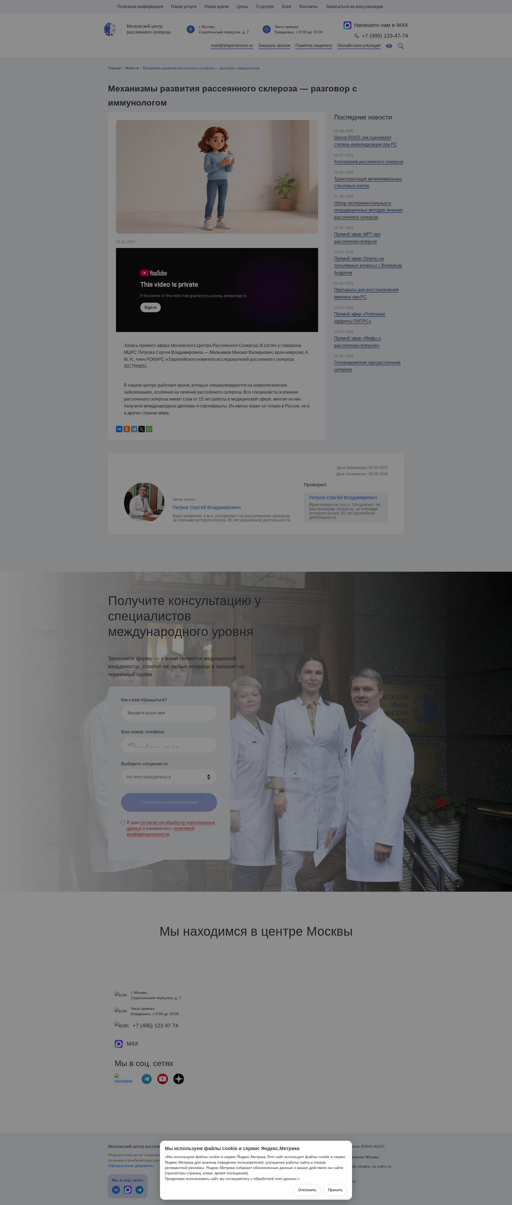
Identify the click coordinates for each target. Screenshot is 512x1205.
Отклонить (307, 1190)
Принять (335, 1190)
